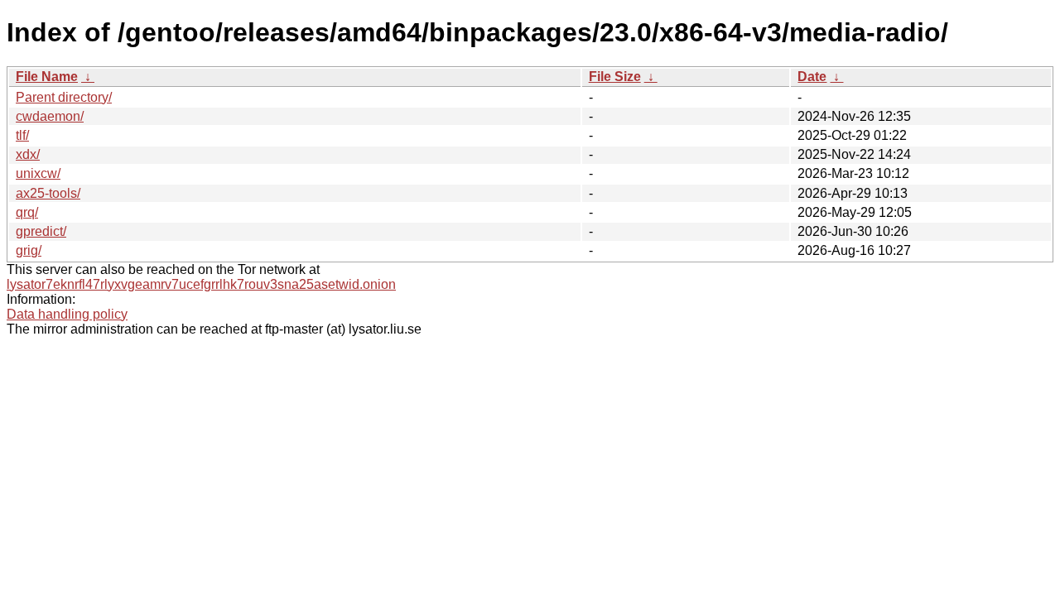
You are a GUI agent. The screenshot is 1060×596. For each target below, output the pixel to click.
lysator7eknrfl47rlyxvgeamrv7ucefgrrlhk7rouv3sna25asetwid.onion (201, 284)
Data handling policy (67, 314)
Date (811, 77)
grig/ (28, 250)
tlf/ (22, 135)
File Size (615, 77)
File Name (47, 77)
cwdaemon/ (50, 116)
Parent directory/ (64, 97)
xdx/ (28, 154)
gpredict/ (41, 231)
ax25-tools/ (48, 193)
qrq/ (27, 212)
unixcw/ (38, 173)
